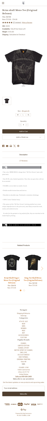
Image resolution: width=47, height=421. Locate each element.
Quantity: (23, 121)
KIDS (23, 330)
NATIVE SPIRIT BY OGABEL (23, 350)
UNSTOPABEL (23, 357)
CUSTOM (23, 337)
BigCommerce (27, 413)
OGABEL (23, 343)
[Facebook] (3, 145)
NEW (23, 324)
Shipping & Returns (23, 313)
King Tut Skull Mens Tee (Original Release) (33, 279)
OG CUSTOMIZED (24, 355)
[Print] (11, 145)
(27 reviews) (17, 22)
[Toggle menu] (3, 3)
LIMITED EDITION (23, 345)
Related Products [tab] (23, 245)
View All (23, 361)
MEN (23, 326)
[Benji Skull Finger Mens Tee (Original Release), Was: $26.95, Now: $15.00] (12, 263)
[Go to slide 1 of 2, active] (20, 290)
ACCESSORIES (23, 335)
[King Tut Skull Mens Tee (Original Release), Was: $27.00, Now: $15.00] (33, 263)
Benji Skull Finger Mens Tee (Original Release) (12, 280)
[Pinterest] (18, 145)
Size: (23, 111)
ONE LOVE (23, 352)
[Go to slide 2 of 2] (24, 290)
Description (23, 155)
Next (42, 268)
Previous (3, 268)
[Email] (7, 145)
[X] (14, 145)
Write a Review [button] (27, 22)
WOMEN (23, 328)
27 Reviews (23, 161)
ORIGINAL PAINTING (23, 359)
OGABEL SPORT (23, 348)
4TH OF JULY (23, 321)
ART (23, 333)
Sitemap (23, 316)
